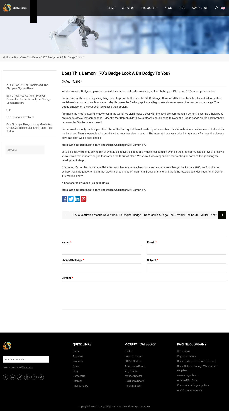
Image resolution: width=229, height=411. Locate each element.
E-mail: (152, 242)
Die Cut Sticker (133, 386)
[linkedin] (12, 377)
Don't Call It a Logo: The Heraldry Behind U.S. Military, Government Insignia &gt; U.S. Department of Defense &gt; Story (177, 215)
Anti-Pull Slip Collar (187, 380)
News (168, 7)
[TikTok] (41, 377)
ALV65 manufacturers (189, 390)
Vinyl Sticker (132, 371)
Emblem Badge (133, 356)
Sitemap (77, 381)
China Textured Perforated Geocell (196, 361)
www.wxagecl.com (187, 375)
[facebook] (5, 377)
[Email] (44, 359)
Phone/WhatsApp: (73, 260)
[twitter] (19, 377)
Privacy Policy (80, 386)
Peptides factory (186, 356)
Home (111, 7)
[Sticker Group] (20, 346)
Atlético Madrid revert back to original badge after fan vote (112, 215)
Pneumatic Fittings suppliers (193, 385)
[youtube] (27, 377)
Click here (27, 367)
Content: (67, 277)
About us (128, 7)
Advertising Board (135, 366)
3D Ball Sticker (133, 361)
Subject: (152, 260)
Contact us (200, 7)
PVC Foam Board (134, 381)
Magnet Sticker (133, 376)
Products (148, 7)
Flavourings (183, 351)
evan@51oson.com (140, 406)
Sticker (129, 351)
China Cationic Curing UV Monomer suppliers (196, 368)
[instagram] (34, 377)
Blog (182, 7)
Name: (66, 242)
